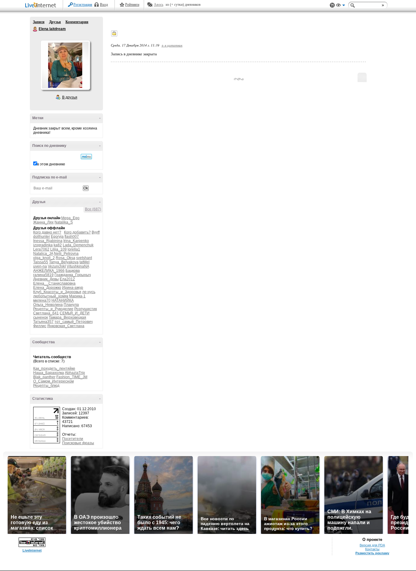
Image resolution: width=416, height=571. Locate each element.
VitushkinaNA (78, 266)
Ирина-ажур (72, 288)
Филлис (39, 326)
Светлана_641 (46, 313)
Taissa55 (40, 262)
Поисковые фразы (78, 443)
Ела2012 (67, 279)
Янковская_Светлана (65, 326)
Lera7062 (41, 249)
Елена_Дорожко (47, 288)
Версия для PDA (372, 545)
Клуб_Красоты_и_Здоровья (57, 292)
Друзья (55, 22)
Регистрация (82, 4)
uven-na (40, 266)
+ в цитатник (171, 45)
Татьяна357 (43, 322)
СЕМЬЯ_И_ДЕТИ (75, 313)
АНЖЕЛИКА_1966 (49, 270)
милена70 (42, 300)
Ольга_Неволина (48, 305)
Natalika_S (64, 222)
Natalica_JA (43, 253)
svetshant (84, 258)
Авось (158, 4)
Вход (104, 4)
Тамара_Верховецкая (67, 317)
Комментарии (76, 22)
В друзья (69, 97)
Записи (38, 22)
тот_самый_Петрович (74, 322)
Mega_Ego (70, 218)
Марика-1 (77, 296)
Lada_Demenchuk (78, 245)
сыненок (40, 317)
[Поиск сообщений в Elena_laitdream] (86, 156)
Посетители (72, 439)
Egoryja (57, 236)
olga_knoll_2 (44, 258)
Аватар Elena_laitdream (65, 65)
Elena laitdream (35, 29)
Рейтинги (132, 4)
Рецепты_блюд (46, 385)
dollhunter (41, 236)
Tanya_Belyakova (64, 262)
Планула (71, 305)
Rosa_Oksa (65, 258)
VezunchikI (57, 266)
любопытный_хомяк (50, 296)
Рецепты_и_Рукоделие (53, 309)
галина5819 (43, 275)
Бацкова (72, 270)
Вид (340, 6)
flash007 (72, 236)
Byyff (96, 232)
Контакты (372, 549)
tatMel (84, 262)
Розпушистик (85, 309)
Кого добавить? (77, 232)
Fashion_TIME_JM (71, 377)
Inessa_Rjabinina (47, 241)
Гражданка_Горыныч (73, 275)
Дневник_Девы (46, 279)
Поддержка (332, 5)
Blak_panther (44, 377)
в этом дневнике (51, 164)
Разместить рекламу (372, 553)
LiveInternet (41, 5)
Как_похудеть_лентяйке (54, 368)
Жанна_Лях (43, 222)
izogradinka (43, 245)
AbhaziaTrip (75, 373)
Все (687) (93, 209)
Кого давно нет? (47, 232)
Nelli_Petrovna (66, 253)
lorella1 (74, 249)
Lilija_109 (58, 249)
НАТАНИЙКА (62, 300)
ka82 (58, 245)
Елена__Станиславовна (54, 283)
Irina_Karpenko (76, 241)
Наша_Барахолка (48, 373)
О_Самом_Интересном (53, 381)
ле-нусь (88, 292)
